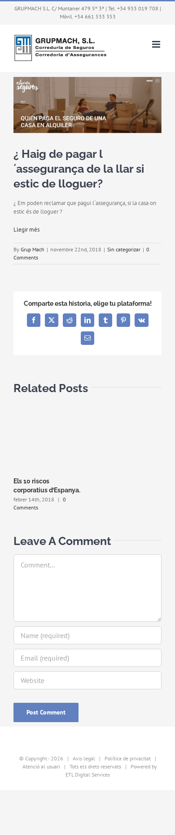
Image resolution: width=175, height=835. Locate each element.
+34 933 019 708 (137, 8)
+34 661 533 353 (95, 16)
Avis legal (84, 758)
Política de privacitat (128, 758)
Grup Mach (32, 249)
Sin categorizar (123, 249)
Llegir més (26, 229)
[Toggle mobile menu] (157, 44)
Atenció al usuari (41, 766)
